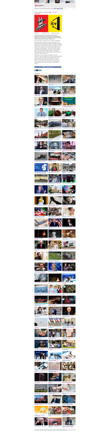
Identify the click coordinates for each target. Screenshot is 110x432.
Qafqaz (46, 8)
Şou (50, 8)
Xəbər (35, 8)
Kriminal (40, 8)
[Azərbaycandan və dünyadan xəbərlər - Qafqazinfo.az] (39, 5)
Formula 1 (52, 8)
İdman (48, 8)
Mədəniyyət (36, 33)
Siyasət (38, 8)
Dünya (43, 8)
